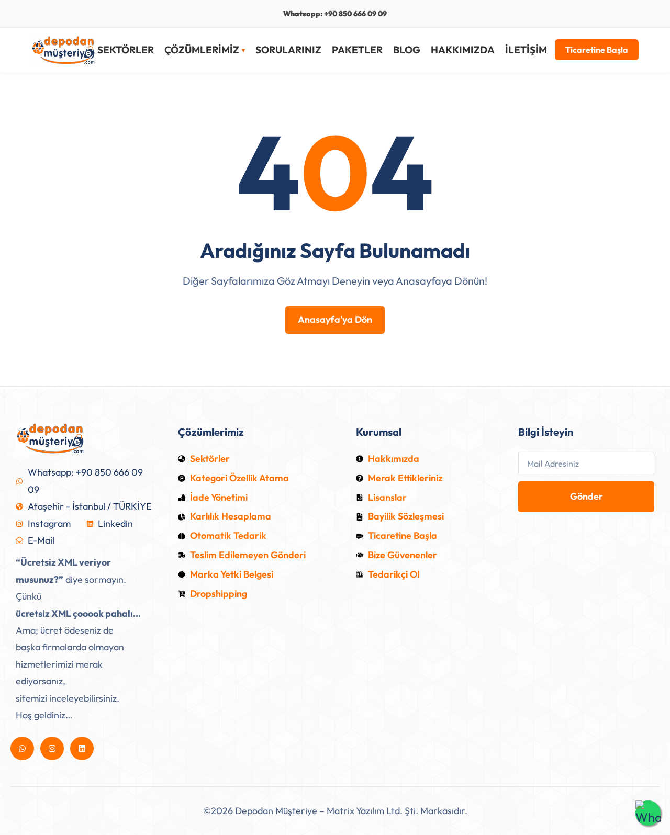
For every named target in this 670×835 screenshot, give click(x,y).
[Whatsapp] (22, 748)
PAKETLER (357, 49)
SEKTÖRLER (125, 49)
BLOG (406, 49)
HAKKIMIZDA (463, 49)
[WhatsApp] (648, 813)
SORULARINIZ (288, 49)
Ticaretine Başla (596, 50)
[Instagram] (52, 748)
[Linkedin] (82, 748)
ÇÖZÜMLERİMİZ (201, 50)
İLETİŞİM (526, 49)
